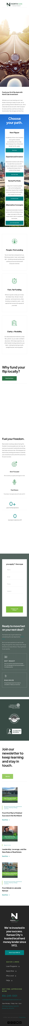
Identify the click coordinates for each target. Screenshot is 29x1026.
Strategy (15, 807)
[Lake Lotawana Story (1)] (10, 863)
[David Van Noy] (10, 826)
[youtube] (17, 1023)
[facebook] (8, 1023)
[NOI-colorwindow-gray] (14, 2)
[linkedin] (20, 1023)
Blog (5, 845)
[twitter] (11, 1023)
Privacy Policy (22, 1017)
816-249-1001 (9, 995)
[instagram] (14, 1023)
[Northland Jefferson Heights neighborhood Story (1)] (10, 788)
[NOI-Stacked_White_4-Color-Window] (14, 913)
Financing (11, 807)
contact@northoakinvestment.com (11, 999)
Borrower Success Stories (10, 806)
